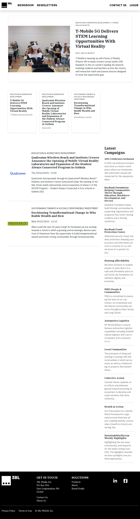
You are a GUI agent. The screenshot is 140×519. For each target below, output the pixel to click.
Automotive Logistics (116, 320)
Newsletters (47, 5)
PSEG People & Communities (112, 290)
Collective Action (114, 378)
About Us (41, 500)
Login (134, 5)
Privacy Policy (8, 510)
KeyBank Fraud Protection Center (114, 230)
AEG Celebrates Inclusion (119, 159)
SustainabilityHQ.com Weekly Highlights (116, 436)
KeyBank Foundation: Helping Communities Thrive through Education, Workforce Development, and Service (117, 194)
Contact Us (42, 497)
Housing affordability (116, 260)
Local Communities (115, 349)
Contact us (118, 5)
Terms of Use (25, 510)
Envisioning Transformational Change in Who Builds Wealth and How (84, 108)
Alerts (75, 485)
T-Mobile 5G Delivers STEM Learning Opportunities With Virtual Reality (96, 38)
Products (76, 482)
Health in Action (113, 406)
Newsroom (26, 5)
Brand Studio (78, 488)
